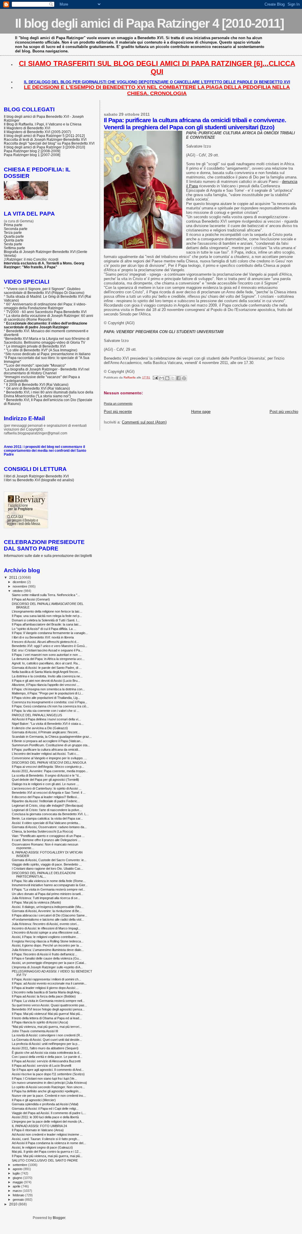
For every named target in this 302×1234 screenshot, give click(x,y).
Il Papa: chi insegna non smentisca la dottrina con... (48, 689)
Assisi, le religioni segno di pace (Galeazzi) (42, 1147)
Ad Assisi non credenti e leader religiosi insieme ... (47, 1134)
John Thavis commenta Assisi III (35, 1031)
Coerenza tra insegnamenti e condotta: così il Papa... (49, 702)
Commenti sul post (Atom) (144, 422)
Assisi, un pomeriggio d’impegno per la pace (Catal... (49, 963)
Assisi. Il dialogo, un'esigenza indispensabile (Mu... (47, 907)
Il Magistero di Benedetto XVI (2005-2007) (37, 132)
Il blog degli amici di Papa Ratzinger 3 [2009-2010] (44, 147)
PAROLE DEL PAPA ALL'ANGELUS (37, 715)
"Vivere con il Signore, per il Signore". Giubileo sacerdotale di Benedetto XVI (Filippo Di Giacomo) (44, 291)
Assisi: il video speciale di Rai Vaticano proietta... (46, 823)
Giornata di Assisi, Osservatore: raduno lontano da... (49, 827)
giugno (18, 1178)
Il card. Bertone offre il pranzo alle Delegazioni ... (46, 840)
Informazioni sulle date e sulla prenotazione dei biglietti (48, 556)
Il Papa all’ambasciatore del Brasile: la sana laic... (46, 624)
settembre (20, 1165)
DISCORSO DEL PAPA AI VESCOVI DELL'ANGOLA (49, 762)
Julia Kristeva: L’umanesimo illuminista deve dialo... (48, 950)
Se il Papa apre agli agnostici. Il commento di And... (48, 1069)
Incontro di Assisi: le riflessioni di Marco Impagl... (46, 928)
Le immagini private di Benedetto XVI (35, 346)
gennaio (19, 1199)
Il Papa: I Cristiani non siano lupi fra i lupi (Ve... (44, 1078)
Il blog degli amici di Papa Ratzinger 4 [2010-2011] (149, 23)
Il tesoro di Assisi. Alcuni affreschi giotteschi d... (45, 642)
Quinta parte (14, 240)
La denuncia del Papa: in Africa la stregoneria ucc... (48, 659)
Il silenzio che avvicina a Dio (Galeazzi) (40, 728)
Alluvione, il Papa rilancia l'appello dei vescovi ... (45, 685)
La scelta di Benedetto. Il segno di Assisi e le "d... (46, 775)
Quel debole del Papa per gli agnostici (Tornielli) (45, 779)
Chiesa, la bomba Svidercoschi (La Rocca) (42, 831)
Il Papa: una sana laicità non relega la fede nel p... (47, 616)
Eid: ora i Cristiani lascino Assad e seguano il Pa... (47, 650)
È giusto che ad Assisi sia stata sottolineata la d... (47, 1052)
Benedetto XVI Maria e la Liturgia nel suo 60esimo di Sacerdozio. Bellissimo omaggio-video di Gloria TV (46, 340)
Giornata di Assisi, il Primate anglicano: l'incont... (46, 732)
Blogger (59, 1218)
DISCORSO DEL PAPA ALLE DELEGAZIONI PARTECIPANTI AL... (44, 874)
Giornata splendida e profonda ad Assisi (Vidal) (45, 1104)
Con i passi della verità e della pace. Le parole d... (47, 1056)
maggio (18, 1182)
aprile (17, 1186)
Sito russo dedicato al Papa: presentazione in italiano (48, 354)
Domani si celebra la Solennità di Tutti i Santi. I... (46, 620)
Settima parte (14, 248)
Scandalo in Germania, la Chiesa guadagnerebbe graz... (52, 736)
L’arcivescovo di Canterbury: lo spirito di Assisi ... (46, 788)
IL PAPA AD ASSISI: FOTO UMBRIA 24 (39, 1126)
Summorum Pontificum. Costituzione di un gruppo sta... (51, 745)
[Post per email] (155, 377)
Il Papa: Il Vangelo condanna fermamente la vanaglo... (50, 633)
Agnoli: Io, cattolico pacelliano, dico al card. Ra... (46, 663)
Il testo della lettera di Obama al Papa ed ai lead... (47, 1018)
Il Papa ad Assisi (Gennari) (31, 599)
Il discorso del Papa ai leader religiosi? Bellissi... (45, 797)
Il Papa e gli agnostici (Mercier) (34, 1100)
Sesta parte (13, 244)
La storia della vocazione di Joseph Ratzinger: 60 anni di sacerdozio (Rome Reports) (48, 317)
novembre (20, 586)
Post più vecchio (284, 411)
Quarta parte (14, 236)
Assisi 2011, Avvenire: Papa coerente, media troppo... (50, 771)
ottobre (18, 591)
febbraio (19, 1195)
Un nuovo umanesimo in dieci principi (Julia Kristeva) (49, 1082)
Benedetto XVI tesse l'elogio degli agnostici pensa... (48, 1009)
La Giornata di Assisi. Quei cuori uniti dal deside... (47, 1039)
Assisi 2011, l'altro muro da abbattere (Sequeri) (45, 1048)
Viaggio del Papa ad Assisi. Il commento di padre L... (49, 1113)
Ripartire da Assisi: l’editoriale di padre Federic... (46, 801)
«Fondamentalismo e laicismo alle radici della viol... (48, 919)
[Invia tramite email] (162, 378)
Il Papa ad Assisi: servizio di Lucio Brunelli (41, 1065)
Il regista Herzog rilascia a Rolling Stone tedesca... (47, 941)
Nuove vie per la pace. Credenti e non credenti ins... (49, 1095)
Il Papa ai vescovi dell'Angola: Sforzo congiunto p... (48, 766)
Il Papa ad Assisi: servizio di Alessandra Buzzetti (46, 1061)
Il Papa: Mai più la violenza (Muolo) (36, 902)
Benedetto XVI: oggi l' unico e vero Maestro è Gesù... (49, 646)
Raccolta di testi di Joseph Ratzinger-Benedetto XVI (45, 139)
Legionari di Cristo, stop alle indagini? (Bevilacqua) (47, 805)
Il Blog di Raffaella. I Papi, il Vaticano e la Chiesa (42, 124)
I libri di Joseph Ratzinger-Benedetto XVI (36, 476)
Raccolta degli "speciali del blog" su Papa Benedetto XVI (49, 143)
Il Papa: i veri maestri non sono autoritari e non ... (46, 654)
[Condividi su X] (173, 378)
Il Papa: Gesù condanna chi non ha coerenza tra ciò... (50, 706)
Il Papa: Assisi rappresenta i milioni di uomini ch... (46, 979)
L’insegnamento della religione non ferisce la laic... (47, 611)
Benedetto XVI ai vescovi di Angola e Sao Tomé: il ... (49, 792)
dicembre (20, 582)
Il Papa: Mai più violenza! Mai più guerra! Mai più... (47, 1013)
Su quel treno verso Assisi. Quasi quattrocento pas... (49, 1005)
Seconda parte (15, 229)
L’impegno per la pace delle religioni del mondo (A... (48, 1121)
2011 (13, 577)
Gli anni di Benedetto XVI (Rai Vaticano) (38, 388)
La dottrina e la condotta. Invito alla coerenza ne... (47, 676)
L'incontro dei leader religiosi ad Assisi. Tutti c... (45, 753)
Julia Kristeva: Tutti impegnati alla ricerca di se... (46, 898)
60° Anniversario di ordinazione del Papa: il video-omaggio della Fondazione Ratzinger (45, 306)
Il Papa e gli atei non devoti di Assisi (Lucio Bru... (46, 680)
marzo (18, 1190)
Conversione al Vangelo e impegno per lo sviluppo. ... (49, 758)
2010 (13, 1204)
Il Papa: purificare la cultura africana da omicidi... (46, 749)
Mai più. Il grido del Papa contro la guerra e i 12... (46, 1151)
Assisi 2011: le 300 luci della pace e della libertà (45, 1117)
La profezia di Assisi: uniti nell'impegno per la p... (46, 1044)
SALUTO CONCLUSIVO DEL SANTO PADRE (45, 1160)
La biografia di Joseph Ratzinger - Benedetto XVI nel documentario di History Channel (46, 371)
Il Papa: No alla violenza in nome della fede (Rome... (49, 881)
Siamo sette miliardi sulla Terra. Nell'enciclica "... (46, 595)
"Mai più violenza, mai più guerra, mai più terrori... (47, 1026)
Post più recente (118, 411)
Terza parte (13, 232)
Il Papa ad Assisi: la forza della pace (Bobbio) (44, 996)
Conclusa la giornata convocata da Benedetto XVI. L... (50, 814)
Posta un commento (118, 403)
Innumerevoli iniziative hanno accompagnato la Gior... (50, 885)
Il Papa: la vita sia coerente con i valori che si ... (45, 710)
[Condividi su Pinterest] (184, 378)
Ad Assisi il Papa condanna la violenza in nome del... (49, 1143)
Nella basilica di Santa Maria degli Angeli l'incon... (46, 672)
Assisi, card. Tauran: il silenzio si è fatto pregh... (46, 1139)
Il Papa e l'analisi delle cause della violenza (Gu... (46, 958)
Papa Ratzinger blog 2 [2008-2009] (32, 151)
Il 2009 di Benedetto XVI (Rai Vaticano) (37, 384)
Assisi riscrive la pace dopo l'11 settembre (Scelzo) (48, 1074)
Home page (201, 411)
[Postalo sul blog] (167, 378)
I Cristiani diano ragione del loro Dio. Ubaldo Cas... (47, 868)
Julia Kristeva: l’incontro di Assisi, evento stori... (45, 924)
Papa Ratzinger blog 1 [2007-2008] (32, 155)
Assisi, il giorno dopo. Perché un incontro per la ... (47, 945)
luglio (17, 1173)
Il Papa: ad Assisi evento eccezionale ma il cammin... (49, 983)
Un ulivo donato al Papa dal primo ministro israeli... (47, 894)
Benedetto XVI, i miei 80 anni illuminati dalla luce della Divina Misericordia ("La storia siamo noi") (48, 394)
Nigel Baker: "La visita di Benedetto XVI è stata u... (47, 723)
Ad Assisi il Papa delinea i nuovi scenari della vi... (46, 719)
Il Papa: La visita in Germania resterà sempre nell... (48, 1001)
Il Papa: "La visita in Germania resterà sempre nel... (48, 889)
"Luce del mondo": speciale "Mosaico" (35, 365)
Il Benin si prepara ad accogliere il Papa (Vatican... (47, 741)
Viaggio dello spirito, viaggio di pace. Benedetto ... (47, 864)
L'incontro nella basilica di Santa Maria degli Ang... (47, 992)
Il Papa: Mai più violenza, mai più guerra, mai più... (47, 1156)
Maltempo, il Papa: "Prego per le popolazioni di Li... (47, 693)
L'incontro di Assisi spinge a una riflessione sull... (46, 932)
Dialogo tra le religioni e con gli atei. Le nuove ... (45, 784)
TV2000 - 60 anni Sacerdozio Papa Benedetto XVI (46, 312)
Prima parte (13, 225)
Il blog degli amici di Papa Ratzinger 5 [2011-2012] (44, 136)
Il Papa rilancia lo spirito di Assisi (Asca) (40, 1022)
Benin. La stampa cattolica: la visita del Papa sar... (47, 818)
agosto (18, 1169)
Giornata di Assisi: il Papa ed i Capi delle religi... (45, 1108)
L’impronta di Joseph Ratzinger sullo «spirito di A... (47, 967)
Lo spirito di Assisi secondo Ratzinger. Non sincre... (48, 1087)
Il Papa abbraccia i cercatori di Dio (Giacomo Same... (49, 915)
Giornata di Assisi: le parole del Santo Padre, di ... (47, 667)
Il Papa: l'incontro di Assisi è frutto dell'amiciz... (44, 954)
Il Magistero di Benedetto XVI (27, 128)
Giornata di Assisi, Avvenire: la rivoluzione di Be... (47, 911)
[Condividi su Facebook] (178, 378)
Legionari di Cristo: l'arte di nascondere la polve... (47, 810)
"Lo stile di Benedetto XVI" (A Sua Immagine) (41, 350)
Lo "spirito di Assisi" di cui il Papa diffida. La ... (44, 629)
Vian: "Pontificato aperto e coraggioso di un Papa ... (48, 836)
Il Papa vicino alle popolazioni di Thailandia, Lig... (46, 697)
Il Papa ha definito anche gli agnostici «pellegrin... (46, 1091)
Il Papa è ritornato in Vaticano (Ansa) (38, 1130)
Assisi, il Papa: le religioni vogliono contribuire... (45, 937)
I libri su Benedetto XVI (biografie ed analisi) (39, 480)
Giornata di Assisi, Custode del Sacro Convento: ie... (49, 860)
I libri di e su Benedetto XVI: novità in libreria (43, 637)
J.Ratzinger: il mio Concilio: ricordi (31, 259)
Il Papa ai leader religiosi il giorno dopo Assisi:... (45, 988)
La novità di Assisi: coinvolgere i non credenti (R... (47, 1035)
